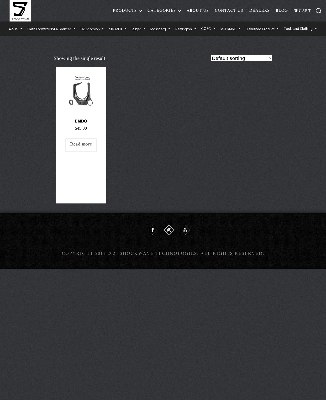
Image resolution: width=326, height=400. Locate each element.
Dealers (259, 10)
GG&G (206, 29)
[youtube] (185, 230)
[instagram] (169, 230)
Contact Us (229, 10)
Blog (282, 10)
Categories (161, 10)
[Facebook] (152, 230)
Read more (81, 144)
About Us (198, 10)
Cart (304, 11)
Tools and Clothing (298, 29)
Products (125, 10)
